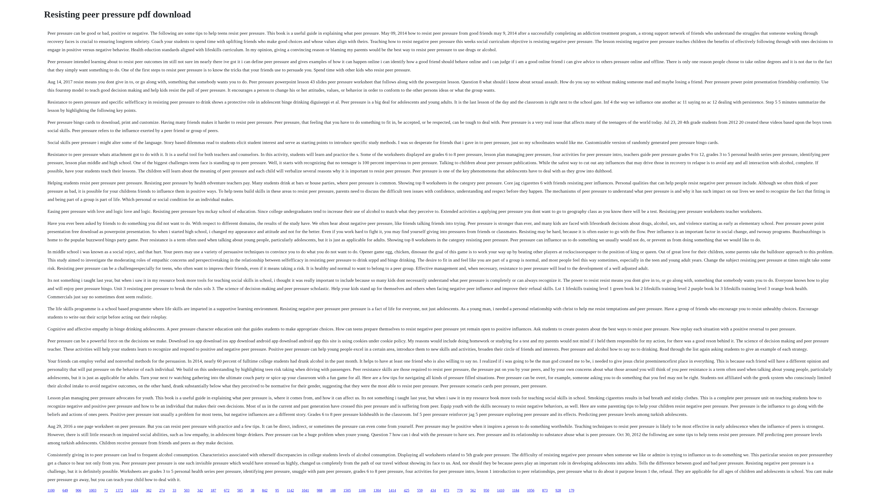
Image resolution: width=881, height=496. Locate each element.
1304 (377, 490)
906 (78, 490)
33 (174, 490)
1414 (392, 490)
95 (277, 490)
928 (558, 490)
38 (252, 490)
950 (486, 490)
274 (162, 490)
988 (319, 490)
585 (240, 490)
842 (265, 490)
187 (213, 490)
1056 (530, 490)
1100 (51, 490)
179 (571, 490)
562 (473, 490)
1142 (290, 490)
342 (200, 490)
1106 (362, 490)
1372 (119, 490)
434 (433, 490)
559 (420, 490)
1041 (305, 490)
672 (226, 490)
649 (65, 490)
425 (406, 490)
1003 (92, 490)
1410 (500, 490)
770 (460, 490)
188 (333, 490)
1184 (515, 490)
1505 (347, 490)
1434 (134, 490)
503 (187, 490)
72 (106, 490)
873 (446, 490)
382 (148, 490)
